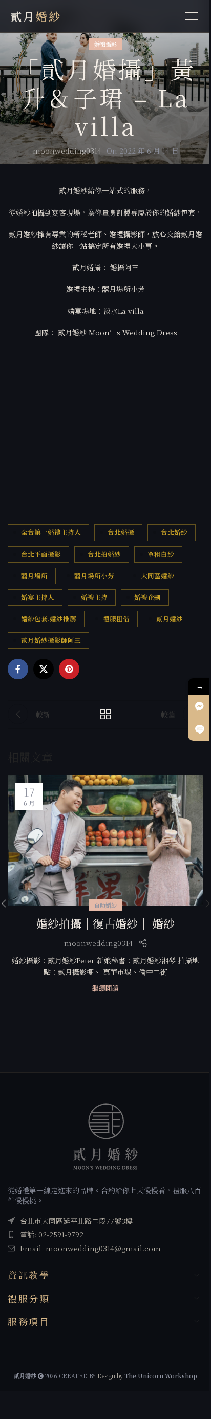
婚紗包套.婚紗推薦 (48, 619)
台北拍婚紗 (104, 554)
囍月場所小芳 (94, 575)
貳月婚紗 (169, 619)
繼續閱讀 (105, 988)
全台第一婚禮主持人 (51, 532)
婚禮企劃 (147, 597)
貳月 (35, 16)
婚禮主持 (94, 597)
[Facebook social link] (18, 669)
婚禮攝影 (105, 44)
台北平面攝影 (41, 554)
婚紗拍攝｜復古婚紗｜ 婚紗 (105, 923)
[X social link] (43, 669)
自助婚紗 (105, 905)
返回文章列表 (105, 714)
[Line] (199, 729)
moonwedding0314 (67, 150)
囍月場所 (34, 575)
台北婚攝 (121, 532)
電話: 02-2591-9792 (51, 1234)
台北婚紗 (174, 532)
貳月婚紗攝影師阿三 (51, 640)
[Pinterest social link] (69, 669)
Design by (147, 1375)
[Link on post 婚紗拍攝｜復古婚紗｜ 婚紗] (105, 840)
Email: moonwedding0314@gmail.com (90, 1248)
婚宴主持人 (37, 597)
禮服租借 (116, 619)
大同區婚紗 (157, 575)
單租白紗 (160, 554)
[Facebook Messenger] (199, 706)
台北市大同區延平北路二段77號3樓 (76, 1221)
